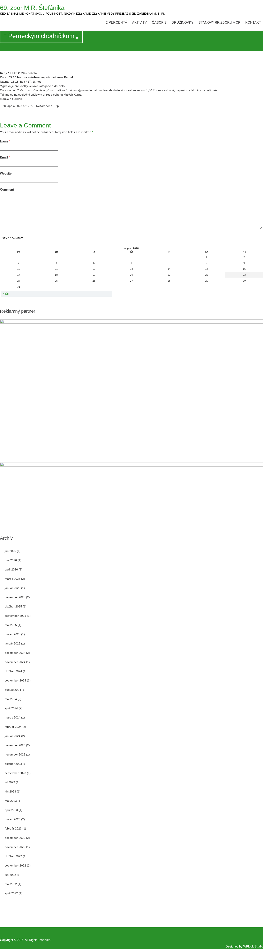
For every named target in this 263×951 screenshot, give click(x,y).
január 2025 (12, 643)
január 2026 (12, 588)
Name (4, 141)
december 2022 (15, 837)
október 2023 (13, 763)
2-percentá (116, 22)
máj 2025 (11, 625)
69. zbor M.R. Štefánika (32, 7)
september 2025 (15, 615)
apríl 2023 (11, 810)
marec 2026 (12, 578)
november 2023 (15, 754)
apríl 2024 (11, 708)
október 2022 (13, 856)
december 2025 (15, 597)
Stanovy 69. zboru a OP (219, 22)
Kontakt (253, 22)
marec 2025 (12, 634)
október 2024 (13, 671)
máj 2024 (11, 699)
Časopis (159, 22)
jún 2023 (10, 791)
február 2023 (13, 828)
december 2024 (15, 652)
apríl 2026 (11, 569)
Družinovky (183, 22)
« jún (6, 293)
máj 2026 (11, 560)
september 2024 (15, 680)
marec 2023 (12, 819)
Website (6, 173)
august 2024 (13, 689)
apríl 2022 (11, 893)
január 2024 (12, 736)
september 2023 (15, 773)
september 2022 (15, 865)
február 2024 (13, 726)
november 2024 (15, 662)
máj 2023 (11, 800)
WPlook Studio (253, 946)
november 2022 (15, 847)
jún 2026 (10, 551)
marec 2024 (12, 717)
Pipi (57, 106)
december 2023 (15, 745)
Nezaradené (44, 106)
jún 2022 (10, 874)
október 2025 (13, 606)
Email (4, 157)
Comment (7, 189)
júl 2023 (10, 782)
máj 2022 (11, 884)
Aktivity (139, 22)
